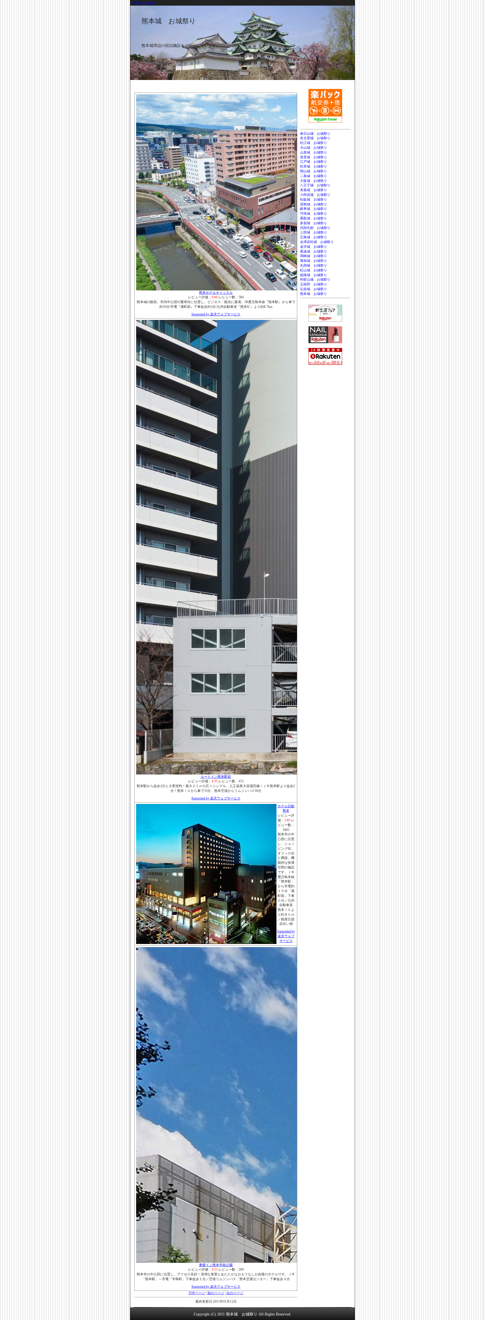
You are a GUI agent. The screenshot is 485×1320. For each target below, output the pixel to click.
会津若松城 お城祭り (317, 242)
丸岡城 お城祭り (313, 265)
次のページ (235, 1293)
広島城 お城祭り (313, 237)
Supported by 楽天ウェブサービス (216, 314)
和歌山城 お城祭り (315, 279)
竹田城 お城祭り (313, 214)
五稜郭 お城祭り (313, 284)
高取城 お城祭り (313, 218)
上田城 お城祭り (313, 232)
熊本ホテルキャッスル (216, 293)
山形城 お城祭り (313, 152)
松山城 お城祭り (313, 270)
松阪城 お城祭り (313, 199)
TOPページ (197, 1293)
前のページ (215, 1293)
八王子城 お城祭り (315, 185)
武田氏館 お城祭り (315, 228)
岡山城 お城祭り (313, 171)
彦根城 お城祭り (313, 204)
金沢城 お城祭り (313, 247)
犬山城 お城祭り (313, 148)
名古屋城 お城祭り (315, 138)
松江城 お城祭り (313, 143)
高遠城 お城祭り (313, 251)
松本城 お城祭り (313, 166)
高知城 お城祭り (313, 261)
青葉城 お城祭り (313, 190)
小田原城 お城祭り (315, 195)
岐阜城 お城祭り (313, 209)
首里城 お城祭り (313, 157)
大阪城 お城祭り (313, 181)
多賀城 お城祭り (313, 223)
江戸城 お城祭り (313, 162)
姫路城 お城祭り (313, 275)
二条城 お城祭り (313, 176)
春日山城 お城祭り (315, 134)
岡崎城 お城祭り (313, 256)
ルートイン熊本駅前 (216, 777)
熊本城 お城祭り (144, 2)
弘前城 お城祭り (313, 289)
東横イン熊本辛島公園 (216, 1265)
